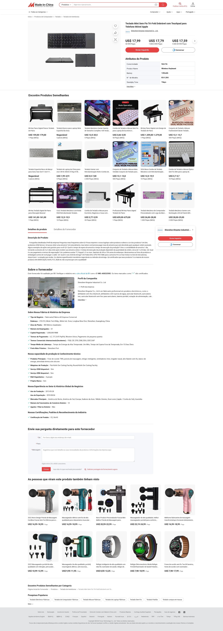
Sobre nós (41, 612)
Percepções (157, 612)
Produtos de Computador (43, 17)
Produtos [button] (65, 4)
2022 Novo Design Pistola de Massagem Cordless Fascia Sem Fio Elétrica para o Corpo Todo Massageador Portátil (42, 520)
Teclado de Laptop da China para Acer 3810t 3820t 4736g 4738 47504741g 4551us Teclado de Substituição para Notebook (68, 170)
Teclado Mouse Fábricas (91, 599)
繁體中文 (59, 616)
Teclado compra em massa (172, 599)
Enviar (46, 469)
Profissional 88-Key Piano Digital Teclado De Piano (124, 211)
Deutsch (92, 616)
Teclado (58, 17)
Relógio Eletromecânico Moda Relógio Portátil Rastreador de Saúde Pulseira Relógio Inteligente (143, 566)
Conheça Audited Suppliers (142, 612)
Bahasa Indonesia (189, 616)
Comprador (154, 12)
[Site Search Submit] (163, 4)
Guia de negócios (169, 612)
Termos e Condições (187, 623)
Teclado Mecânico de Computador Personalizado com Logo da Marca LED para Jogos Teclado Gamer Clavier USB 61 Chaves (153, 212)
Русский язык (119, 616)
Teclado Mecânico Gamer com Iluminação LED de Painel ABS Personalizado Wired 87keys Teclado (179, 212)
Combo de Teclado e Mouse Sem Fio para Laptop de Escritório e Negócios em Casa (125, 129)
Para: (39, 444)
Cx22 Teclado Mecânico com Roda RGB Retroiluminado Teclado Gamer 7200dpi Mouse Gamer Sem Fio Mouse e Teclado (69, 212)
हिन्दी (153, 616)
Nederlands (145, 616)
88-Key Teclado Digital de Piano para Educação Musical (39, 211)
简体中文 (50, 616)
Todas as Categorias (38, 12)
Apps (178, 12)
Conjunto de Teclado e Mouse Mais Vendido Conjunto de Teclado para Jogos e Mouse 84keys (125, 170)
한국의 (129, 616)
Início (30, 17)
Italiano (109, 616)
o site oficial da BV (82, 273)
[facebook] (179, 612)
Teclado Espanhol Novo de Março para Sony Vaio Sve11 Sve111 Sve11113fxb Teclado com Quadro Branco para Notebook (40, 170)
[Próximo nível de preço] (195, 41)
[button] (156, 5)
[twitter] (184, 612)
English (42, 616)
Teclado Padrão (152, 599)
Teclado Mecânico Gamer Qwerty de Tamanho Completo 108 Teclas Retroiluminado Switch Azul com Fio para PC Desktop (97, 129)
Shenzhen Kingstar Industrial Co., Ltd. (144, 31)
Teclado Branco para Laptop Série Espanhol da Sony (69, 129)
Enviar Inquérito (142, 50)
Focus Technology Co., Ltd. (107, 621)
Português (101, 616)
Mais (30, 604)
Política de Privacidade (79, 612)
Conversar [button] (179, 50)
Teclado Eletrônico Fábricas (39, 599)
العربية (136, 616)
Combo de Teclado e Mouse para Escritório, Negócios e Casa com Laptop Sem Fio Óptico (96, 212)
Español (83, 616)
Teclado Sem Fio (136, 599)
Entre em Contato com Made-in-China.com (103, 612)
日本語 (67, 616)
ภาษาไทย (160, 616)
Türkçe (168, 616)
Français (75, 616)
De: (39, 437)
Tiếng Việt (177, 616)
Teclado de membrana (71, 17)
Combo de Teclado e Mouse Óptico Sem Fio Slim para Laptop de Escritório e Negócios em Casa (181, 170)
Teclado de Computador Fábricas (66, 599)
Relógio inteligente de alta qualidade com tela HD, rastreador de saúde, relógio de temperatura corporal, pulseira (110, 566)
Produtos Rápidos (125, 612)
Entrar (193, 6)
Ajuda (169, 12)
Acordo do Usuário (63, 612)
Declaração (50, 612)
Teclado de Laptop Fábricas (115, 599)
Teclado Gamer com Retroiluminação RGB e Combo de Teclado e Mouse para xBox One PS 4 (97, 170)
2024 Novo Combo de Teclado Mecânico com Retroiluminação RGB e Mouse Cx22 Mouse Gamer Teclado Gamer (153, 170)
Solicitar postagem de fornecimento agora (100, 469)
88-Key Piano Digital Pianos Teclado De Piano (41, 129)
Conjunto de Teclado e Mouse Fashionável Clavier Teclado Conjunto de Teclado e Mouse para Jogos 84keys (181, 129)
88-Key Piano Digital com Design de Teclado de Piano (153, 129)
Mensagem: (36, 450)
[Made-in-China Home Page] (40, 4)
